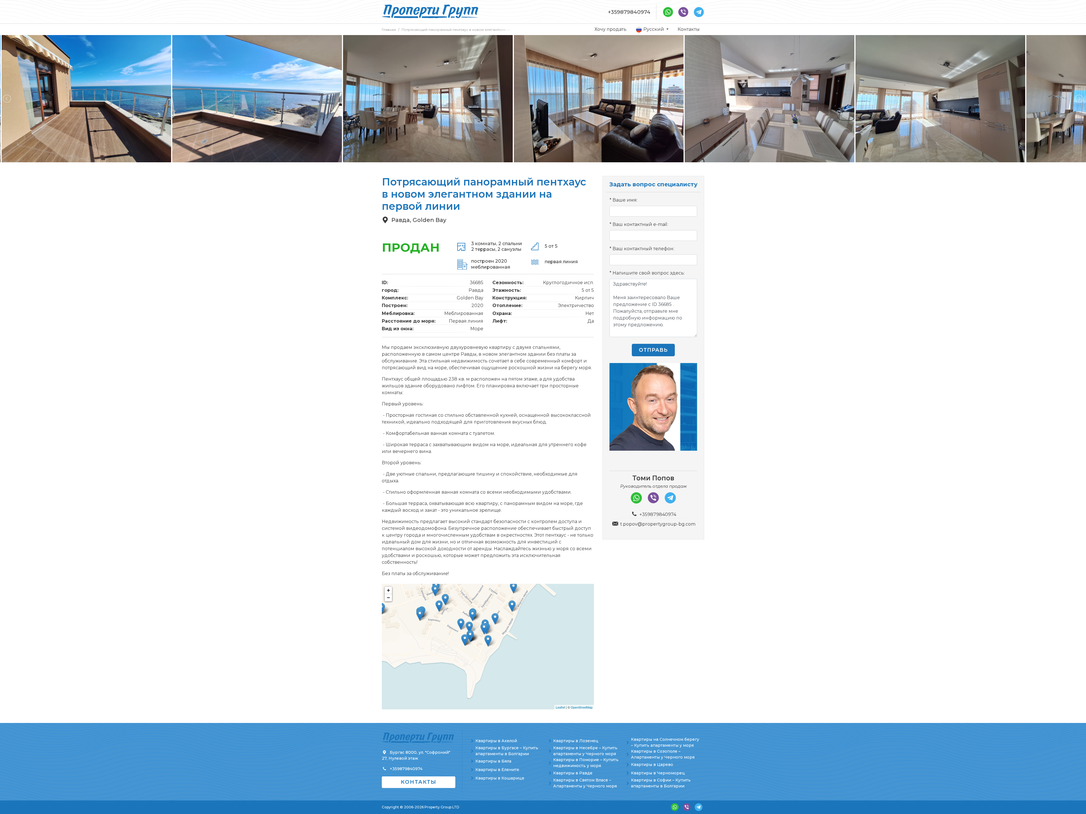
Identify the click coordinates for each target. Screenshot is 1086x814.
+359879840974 (629, 12)
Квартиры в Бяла (493, 761)
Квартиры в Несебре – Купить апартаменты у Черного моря (585, 750)
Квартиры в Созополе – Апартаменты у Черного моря (663, 754)
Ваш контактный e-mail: (640, 224)
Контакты (689, 29)
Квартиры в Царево (652, 764)
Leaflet (560, 707)
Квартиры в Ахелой (496, 740)
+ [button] (388, 590)
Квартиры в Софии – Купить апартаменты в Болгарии (661, 783)
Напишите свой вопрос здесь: (649, 273)
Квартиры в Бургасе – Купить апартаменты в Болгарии (506, 750)
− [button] (388, 598)
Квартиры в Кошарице (499, 778)
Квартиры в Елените (497, 769)
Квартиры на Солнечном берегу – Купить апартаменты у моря (665, 742)
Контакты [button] (418, 782)
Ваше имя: (625, 200)
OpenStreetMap (581, 707)
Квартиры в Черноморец (658, 773)
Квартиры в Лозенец (575, 740)
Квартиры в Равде (572, 773)
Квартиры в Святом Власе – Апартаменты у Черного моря (585, 783)
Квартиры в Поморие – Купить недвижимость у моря (586, 762)
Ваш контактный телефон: (643, 248)
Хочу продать (610, 29)
